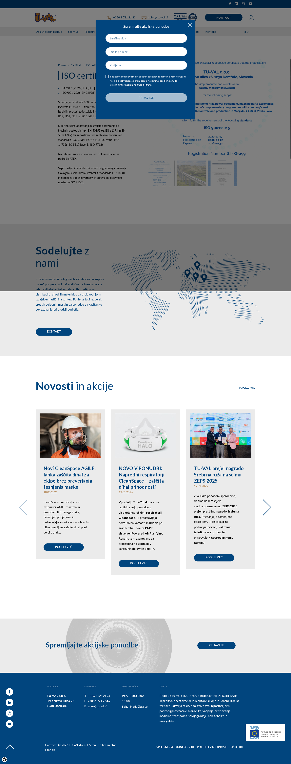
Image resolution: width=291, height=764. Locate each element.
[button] (265, 502)
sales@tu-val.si (97, 706)
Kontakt (54, 331)
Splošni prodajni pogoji (175, 747)
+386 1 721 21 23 (99, 695)
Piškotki (236, 747)
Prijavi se (216, 645)
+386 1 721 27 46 (99, 701)
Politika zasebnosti (212, 747)
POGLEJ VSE (247, 387)
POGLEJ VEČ (63, 547)
